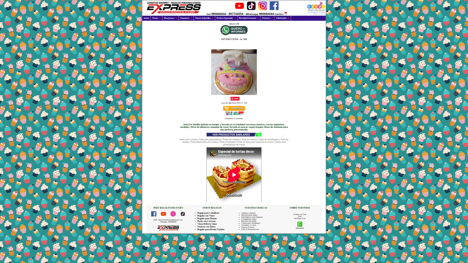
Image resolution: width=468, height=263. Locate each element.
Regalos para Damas (207, 218)
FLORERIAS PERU (249, 219)
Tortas (155, 18)
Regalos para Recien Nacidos (210, 229)
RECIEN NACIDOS (248, 221)
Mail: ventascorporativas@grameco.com (168, 220)
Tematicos (184, 18)
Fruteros (266, 18)
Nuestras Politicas (247, 227)
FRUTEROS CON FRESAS (252, 217)
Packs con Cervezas (206, 221)
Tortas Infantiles (203, 18)
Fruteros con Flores (206, 226)
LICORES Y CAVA (248, 225)
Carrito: (279, 14)
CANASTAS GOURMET (250, 223)
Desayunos (169, 18)
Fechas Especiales (225, 18)
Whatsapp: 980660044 (168, 222)
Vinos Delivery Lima (207, 224)
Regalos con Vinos (206, 215)
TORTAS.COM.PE (248, 213)
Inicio (146, 18)
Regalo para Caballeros (208, 213)
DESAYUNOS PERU (249, 215)
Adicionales (281, 18)
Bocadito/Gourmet (247, 18)
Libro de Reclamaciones (250, 229)
